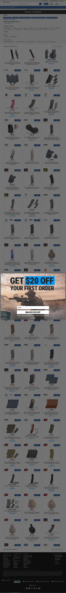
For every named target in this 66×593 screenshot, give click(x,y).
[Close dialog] (3, 275)
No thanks (33, 318)
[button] (33, 313)
